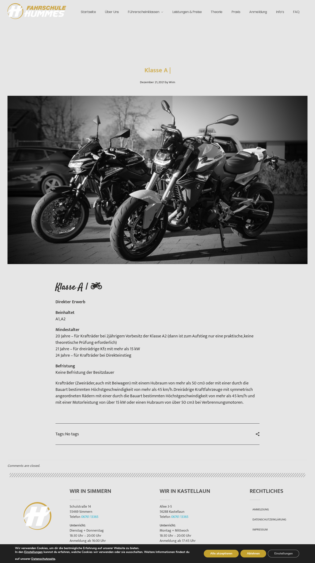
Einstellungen (33, 552)
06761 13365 (89, 517)
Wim (172, 82)
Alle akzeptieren (221, 553)
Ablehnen (253, 553)
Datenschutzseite (43, 559)
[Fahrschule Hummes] (37, 11)
